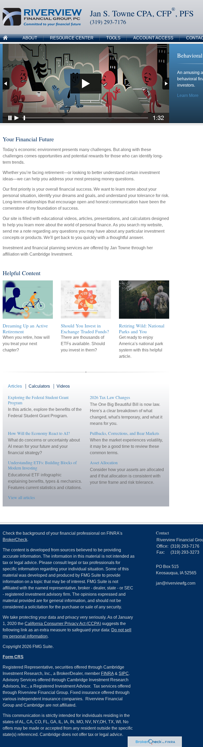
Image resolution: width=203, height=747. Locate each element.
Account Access (153, 38)
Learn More (188, 95)
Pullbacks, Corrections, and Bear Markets (124, 433)
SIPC (124, 673)
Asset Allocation (104, 462)
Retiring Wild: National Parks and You (141, 328)
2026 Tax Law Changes (110, 397)
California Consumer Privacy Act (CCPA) (63, 623)
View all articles (21, 497)
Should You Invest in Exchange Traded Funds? (85, 328)
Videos (63, 386)
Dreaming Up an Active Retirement (25, 328)
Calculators (39, 386)
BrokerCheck (15, 539)
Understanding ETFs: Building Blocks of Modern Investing (42, 465)
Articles (15, 386)
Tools (113, 38)
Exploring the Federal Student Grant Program (38, 399)
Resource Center (72, 38)
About (29, 38)
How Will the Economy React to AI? (39, 433)
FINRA (107, 673)
